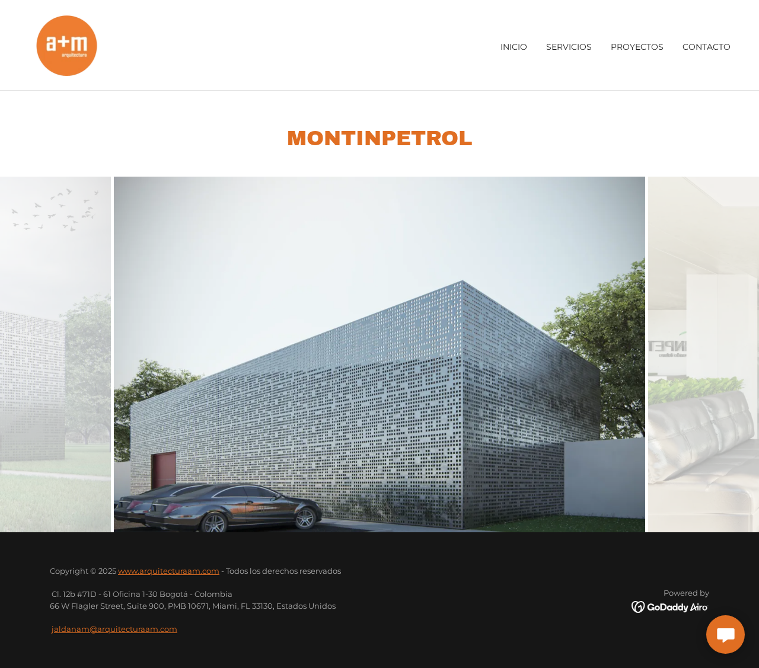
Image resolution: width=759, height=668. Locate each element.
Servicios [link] (569, 46)
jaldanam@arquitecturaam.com (114, 629)
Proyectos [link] (637, 46)
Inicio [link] (513, 46)
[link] (66, 44)
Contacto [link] (707, 46)
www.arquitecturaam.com (168, 571)
